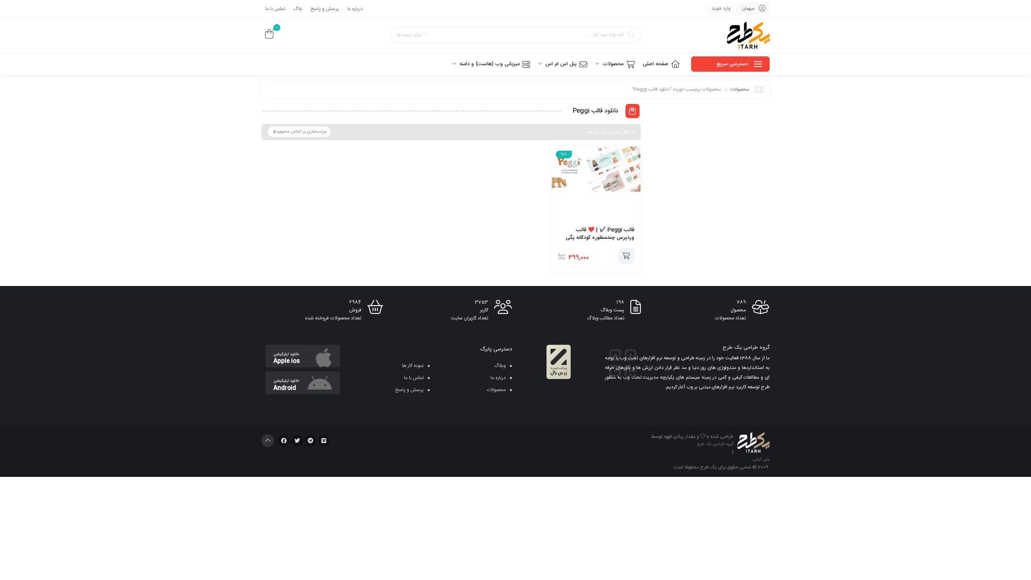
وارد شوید (721, 8)
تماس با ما (275, 9)
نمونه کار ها (413, 366)
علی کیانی (761, 459)
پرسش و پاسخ (325, 9)
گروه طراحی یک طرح (715, 444)
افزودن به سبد (626, 256)
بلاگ (297, 9)
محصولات (739, 89)
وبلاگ (500, 366)
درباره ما (354, 9)
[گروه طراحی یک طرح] (748, 36)
